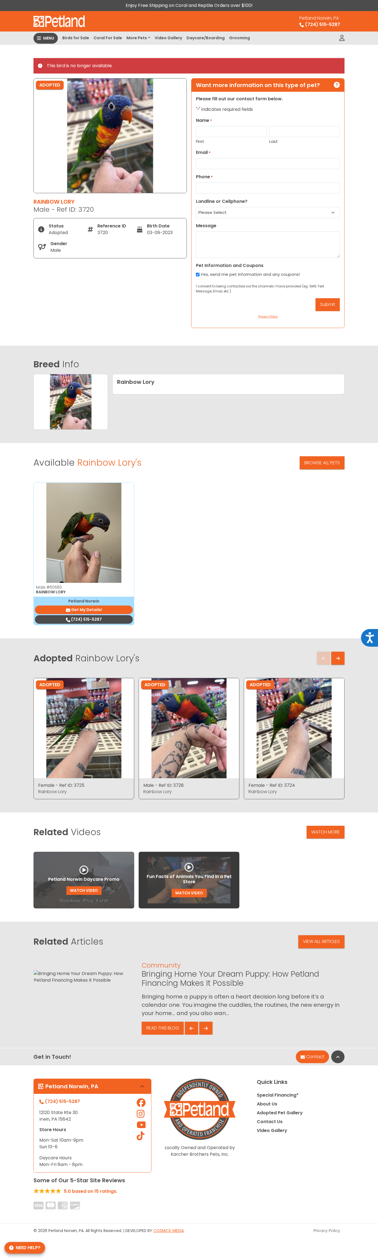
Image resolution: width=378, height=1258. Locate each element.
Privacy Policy (327, 1230)
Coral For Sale (108, 38)
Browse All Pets (322, 463)
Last (273, 141)
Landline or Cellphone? (221, 201)
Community (161, 965)
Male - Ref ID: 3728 (163, 785)
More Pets (136, 38)
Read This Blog (162, 1028)
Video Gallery (168, 38)
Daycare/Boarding (206, 38)
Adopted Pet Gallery (280, 1113)
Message (206, 225)
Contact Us (270, 1121)
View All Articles (321, 941)
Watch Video (84, 890)
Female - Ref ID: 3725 (61, 785)
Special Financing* (278, 1095)
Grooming (239, 38)
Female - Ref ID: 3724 (271, 785)
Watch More (325, 832)
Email (203, 152)
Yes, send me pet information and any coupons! (250, 274)
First (200, 141)
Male (49, 587)
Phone (204, 177)
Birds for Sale (75, 38)
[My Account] (342, 38)
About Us (267, 1104)
